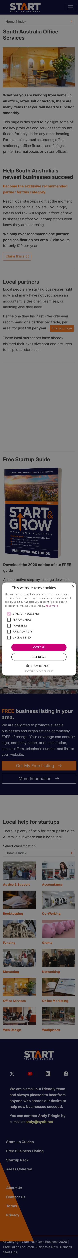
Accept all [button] (39, 647)
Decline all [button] (39, 657)
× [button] (72, 585)
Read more (51, 605)
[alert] (39, 629)
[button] (9, 614)
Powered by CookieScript (39, 671)
